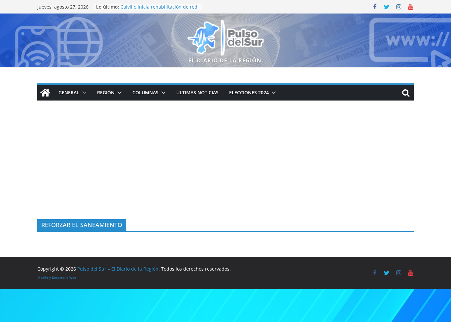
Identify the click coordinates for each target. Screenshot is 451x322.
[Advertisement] (225, 170)
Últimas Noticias (197, 92)
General (68, 92)
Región (106, 92)
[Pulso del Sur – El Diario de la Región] (225, 18)
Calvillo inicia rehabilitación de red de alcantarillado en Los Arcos (159, 10)
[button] (83, 92)
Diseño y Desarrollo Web (56, 277)
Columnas (145, 92)
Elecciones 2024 (249, 92)
